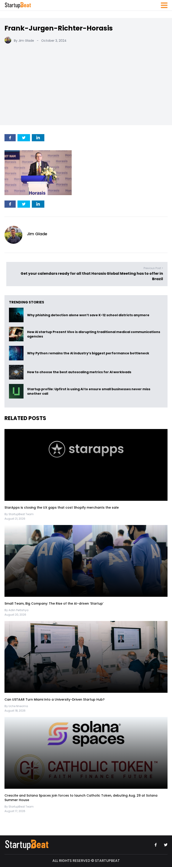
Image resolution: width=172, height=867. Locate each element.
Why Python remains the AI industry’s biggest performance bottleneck (88, 353)
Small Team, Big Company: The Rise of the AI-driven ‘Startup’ (53, 603)
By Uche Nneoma (16, 706)
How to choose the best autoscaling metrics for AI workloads (79, 372)
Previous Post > (153, 268)
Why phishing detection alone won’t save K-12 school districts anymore (88, 315)
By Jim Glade (24, 40)
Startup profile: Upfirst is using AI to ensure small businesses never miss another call (88, 391)
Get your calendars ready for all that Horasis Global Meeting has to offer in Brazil (92, 276)
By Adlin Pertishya (16, 610)
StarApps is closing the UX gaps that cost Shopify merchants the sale (62, 507)
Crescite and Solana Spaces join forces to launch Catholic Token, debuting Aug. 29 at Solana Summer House (80, 797)
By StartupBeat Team (19, 514)
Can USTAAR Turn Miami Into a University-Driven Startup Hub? (54, 699)
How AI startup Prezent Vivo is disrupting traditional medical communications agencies (93, 334)
